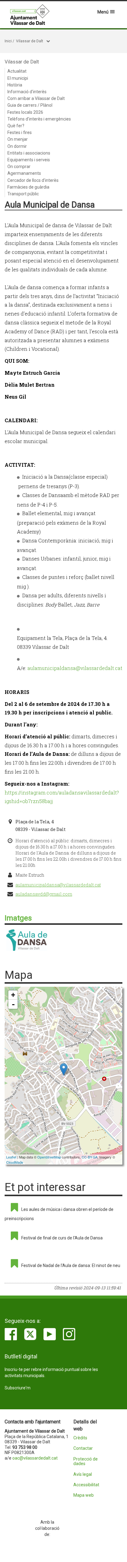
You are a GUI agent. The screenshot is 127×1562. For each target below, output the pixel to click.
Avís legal (82, 1474)
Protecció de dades (85, 1461)
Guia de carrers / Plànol (29, 105)
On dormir (17, 146)
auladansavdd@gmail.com (43, 894)
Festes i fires (19, 132)
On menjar (17, 139)
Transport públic (23, 193)
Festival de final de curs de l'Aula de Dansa (62, 1237)
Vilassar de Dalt (29, 41)
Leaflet (11, 1156)
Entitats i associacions (28, 153)
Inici (8, 41)
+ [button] (13, 995)
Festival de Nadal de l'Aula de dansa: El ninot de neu (70, 1265)
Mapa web (83, 1495)
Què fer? (15, 125)
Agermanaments (24, 173)
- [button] (13, 1004)
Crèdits (80, 1438)
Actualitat (17, 71)
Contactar (83, 1448)
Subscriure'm (18, 1387)
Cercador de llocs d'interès (33, 180)
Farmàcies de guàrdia (28, 187)
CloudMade (14, 1162)
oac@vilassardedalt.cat (35, 1458)
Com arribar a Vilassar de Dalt (36, 98)
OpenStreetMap (49, 1156)
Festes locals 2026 (25, 112)
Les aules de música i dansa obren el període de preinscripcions (59, 1214)
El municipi (17, 78)
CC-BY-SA (89, 1156)
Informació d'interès (27, 91)
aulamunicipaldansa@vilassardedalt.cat (74, 668)
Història (14, 84)
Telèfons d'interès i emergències (39, 119)
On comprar (19, 166)
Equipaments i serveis (28, 159)
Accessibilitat (86, 1485)
